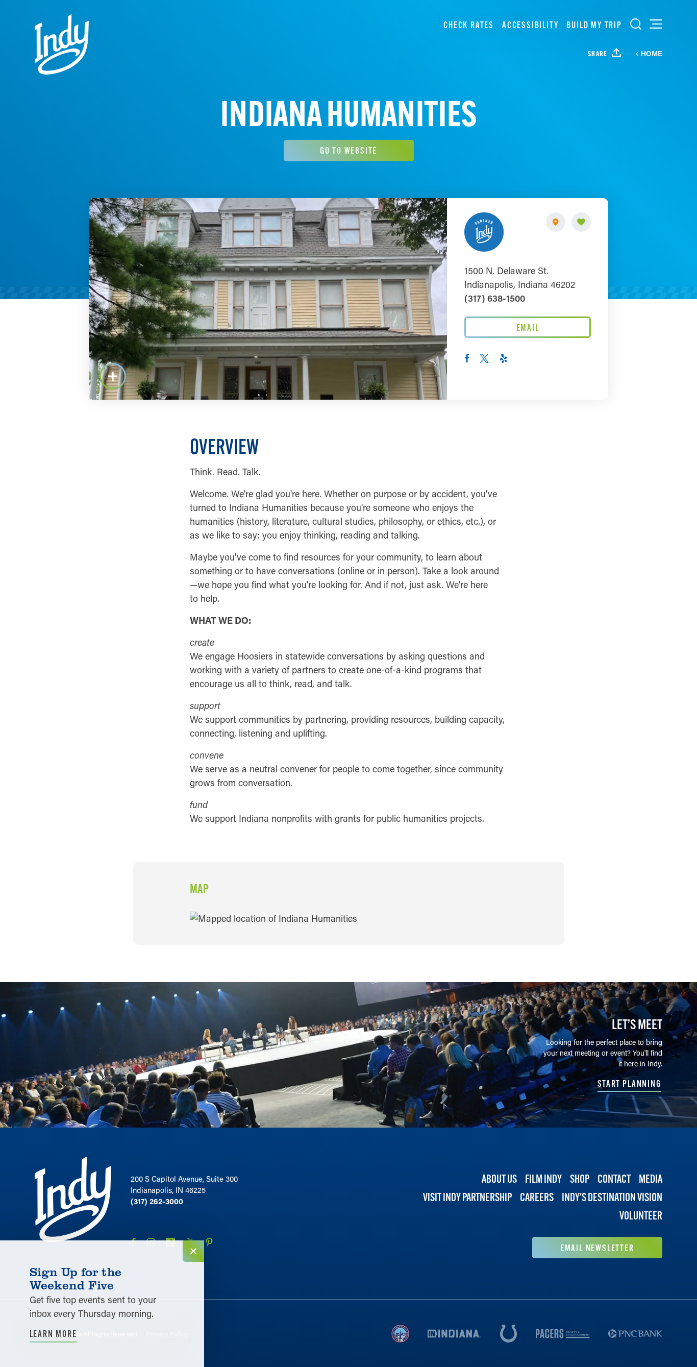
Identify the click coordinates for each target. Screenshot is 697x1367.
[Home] (62, 44)
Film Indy (543, 1179)
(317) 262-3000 (157, 1201)
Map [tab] (199, 889)
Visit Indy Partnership (467, 1198)
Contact (614, 1179)
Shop (579, 1179)
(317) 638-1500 (494, 298)
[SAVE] (581, 222)
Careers (537, 1198)
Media (650, 1179)
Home (651, 53)
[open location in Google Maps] (273, 917)
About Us (499, 1179)
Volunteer (640, 1216)
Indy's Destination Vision (612, 1198)
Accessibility (530, 25)
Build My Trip (593, 25)
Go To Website (348, 150)
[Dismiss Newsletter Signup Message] (193, 1251)
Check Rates (468, 25)
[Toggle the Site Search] (635, 24)
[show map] (555, 222)
